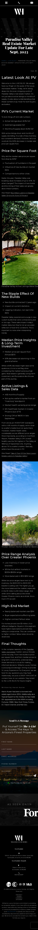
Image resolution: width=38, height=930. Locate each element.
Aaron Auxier (19, 687)
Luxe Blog (12, 60)
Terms (19, 896)
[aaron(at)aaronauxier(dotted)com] (31, 3)
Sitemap (19, 899)
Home (4, 60)
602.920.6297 (11, 911)
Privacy (19, 895)
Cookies (19, 898)
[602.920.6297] (19, 2)
